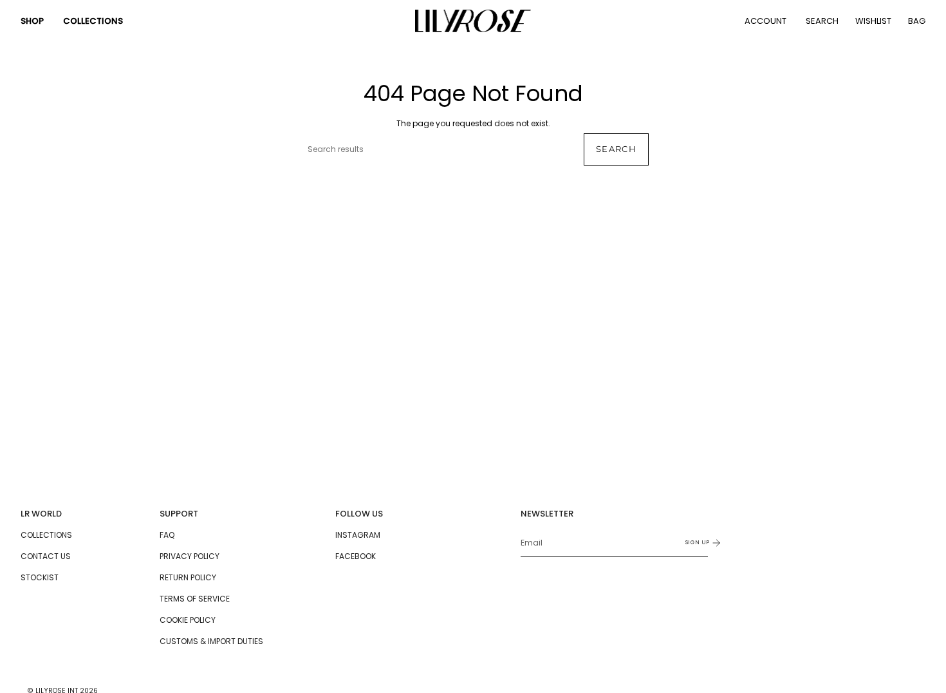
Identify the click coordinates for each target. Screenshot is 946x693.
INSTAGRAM (357, 534)
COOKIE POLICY (188, 619)
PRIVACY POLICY (189, 556)
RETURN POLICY (188, 577)
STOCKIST (40, 577)
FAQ (167, 534)
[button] (32, 21)
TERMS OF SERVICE (195, 598)
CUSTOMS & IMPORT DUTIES (211, 641)
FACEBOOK (355, 556)
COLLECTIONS (46, 534)
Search (616, 149)
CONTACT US (46, 556)
